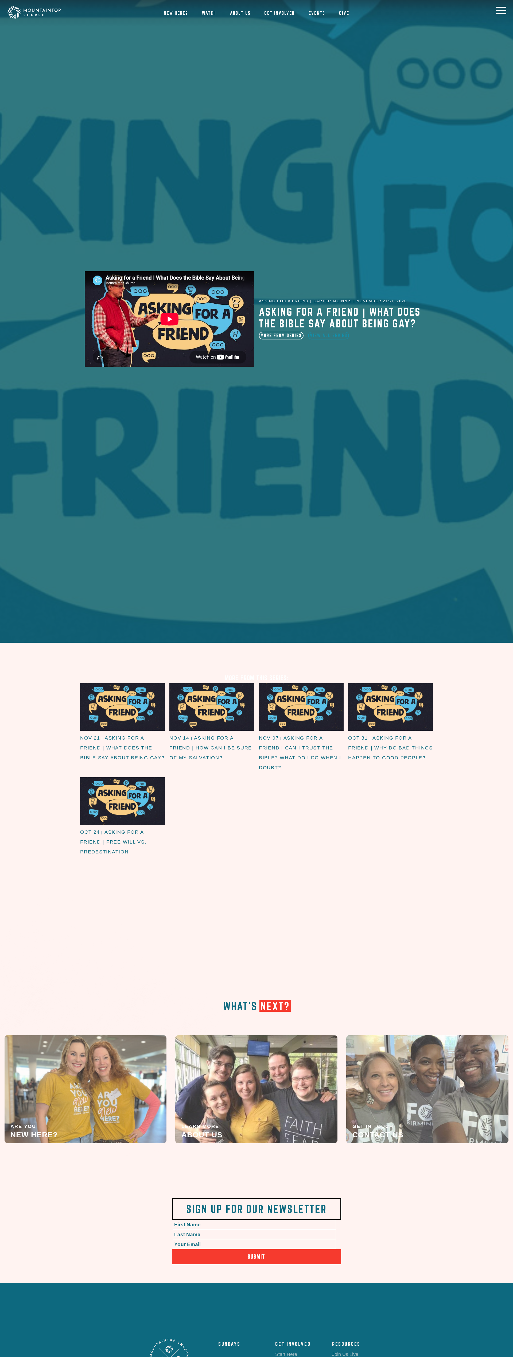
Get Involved (279, 13)
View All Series (328, 335)
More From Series (281, 335)
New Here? (176, 13)
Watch (209, 13)
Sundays (229, 1344)
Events (317, 13)
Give (344, 13)
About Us (240, 13)
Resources (346, 1344)
